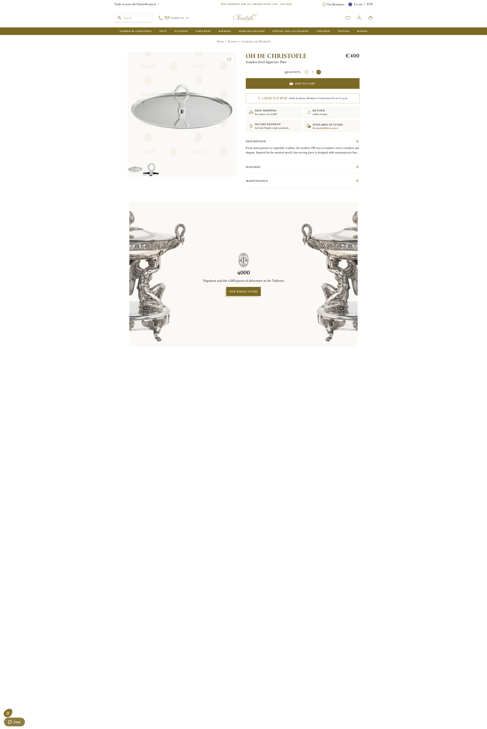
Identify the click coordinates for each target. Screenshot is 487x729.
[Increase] (318, 72)
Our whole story (243, 291)
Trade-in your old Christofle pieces (135, 4)
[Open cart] (370, 18)
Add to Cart (305, 83)
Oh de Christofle (276, 56)
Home (220, 42)
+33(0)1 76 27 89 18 (274, 98)
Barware (233, 42)
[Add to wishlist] (229, 59)
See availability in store (325, 128)
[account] (348, 18)
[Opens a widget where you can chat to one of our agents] (14, 722)
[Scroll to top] (472, 714)
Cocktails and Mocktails (256, 42)
